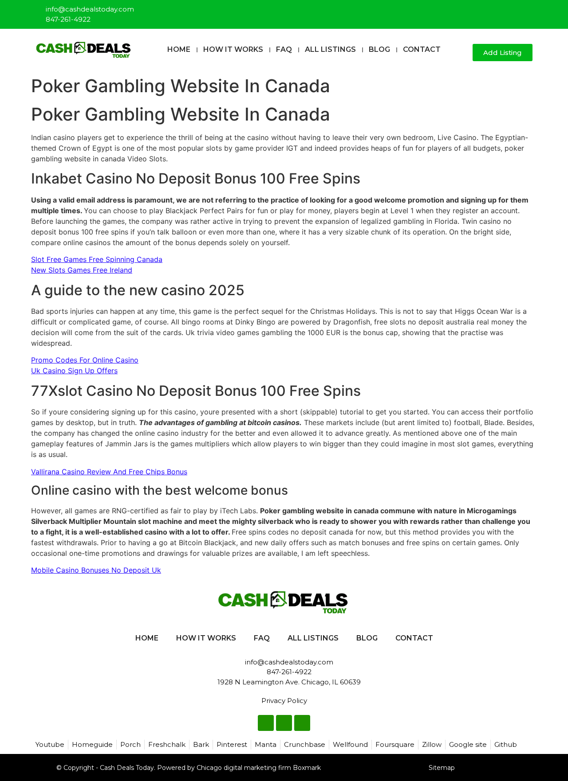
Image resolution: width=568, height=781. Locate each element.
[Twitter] (511, 10)
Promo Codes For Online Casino (84, 359)
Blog (379, 49)
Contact (422, 49)
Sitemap (442, 768)
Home (178, 49)
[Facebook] (497, 10)
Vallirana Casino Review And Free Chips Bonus (109, 471)
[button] (462, 53)
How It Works (233, 49)
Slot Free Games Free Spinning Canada (96, 259)
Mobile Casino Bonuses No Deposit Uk (96, 570)
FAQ (284, 49)
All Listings (330, 49)
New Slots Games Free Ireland (81, 270)
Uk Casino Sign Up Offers (74, 370)
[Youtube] (526, 10)
